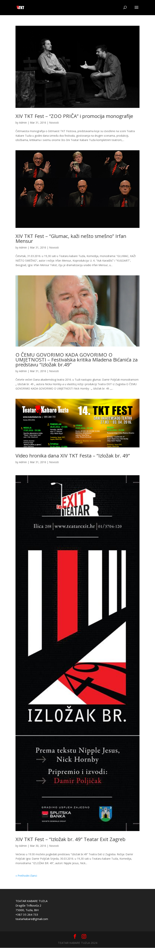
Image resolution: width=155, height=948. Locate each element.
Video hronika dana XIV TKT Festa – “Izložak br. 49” (73, 455)
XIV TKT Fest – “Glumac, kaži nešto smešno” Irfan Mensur (71, 238)
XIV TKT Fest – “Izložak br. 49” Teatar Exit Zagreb (71, 839)
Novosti (54, 122)
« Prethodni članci (26, 875)
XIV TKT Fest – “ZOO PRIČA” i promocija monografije (74, 116)
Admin (23, 122)
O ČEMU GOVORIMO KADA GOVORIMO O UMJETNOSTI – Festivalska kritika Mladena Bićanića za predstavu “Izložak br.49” (77, 359)
